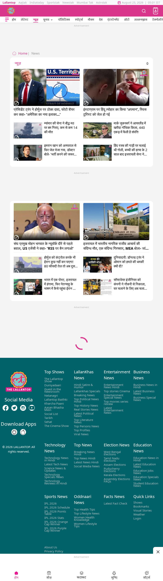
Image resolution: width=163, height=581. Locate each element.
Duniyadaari (52, 385)
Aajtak (22, 2)
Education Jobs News (143, 472)
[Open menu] (7, 19)
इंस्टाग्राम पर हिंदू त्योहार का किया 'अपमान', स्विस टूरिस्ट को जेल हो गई (115, 111)
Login (137, 518)
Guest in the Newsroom (52, 390)
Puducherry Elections (112, 470)
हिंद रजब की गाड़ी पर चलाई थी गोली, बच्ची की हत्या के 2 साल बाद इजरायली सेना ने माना (130, 149)
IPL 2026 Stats (54, 518)
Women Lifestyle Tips (85, 525)
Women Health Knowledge (84, 518)
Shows (137, 502)
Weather (139, 514)
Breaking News (84, 395)
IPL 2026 (50, 503)
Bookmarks (141, 506)
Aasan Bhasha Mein (54, 408)
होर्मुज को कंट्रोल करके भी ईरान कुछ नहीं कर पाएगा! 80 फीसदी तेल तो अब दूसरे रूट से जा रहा (60, 261)
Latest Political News (84, 414)
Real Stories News (86, 409)
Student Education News (145, 484)
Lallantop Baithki (55, 399)
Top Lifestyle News (86, 513)
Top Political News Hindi (86, 400)
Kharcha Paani (54, 403)
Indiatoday (37, 2)
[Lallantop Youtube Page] (32, 408)
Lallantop (9, 2)
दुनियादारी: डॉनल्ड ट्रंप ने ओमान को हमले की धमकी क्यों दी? (129, 261)
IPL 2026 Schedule (57, 507)
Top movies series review (116, 402)
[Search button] (144, 10)
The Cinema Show (56, 426)
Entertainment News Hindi (113, 386)
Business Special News (144, 398)
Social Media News (87, 466)
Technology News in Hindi (56, 459)
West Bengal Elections (112, 453)
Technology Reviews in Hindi (55, 482)
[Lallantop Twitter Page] (14, 408)
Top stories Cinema (117, 391)
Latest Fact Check (115, 503)
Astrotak (101, 2)
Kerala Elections (114, 475)
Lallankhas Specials (87, 391)
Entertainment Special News (113, 396)
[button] (155, 10)
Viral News (81, 434)
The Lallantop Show (53, 380)
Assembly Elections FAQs (117, 480)
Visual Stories (142, 510)
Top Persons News (86, 426)
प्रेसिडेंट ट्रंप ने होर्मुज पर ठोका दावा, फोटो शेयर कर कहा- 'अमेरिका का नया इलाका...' (45, 111)
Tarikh (48, 418)
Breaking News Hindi (84, 453)
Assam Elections (115, 465)
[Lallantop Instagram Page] (23, 408)
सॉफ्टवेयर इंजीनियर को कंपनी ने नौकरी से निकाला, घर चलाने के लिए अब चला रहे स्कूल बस (130, 284)
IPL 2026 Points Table (55, 512)
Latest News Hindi (86, 462)
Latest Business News (143, 392)
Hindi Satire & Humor (83, 386)
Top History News (86, 405)
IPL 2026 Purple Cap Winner (55, 529)
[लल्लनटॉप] (11, 11)
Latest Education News (144, 465)
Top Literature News (83, 421)
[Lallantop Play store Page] (23, 432)
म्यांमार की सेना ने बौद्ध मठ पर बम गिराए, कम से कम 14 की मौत (60, 127)
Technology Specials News (54, 475)
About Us (50, 547)
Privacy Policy (53, 551)
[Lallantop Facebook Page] (6, 408)
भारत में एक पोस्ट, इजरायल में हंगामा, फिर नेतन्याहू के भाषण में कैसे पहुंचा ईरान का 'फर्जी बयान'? (60, 284)
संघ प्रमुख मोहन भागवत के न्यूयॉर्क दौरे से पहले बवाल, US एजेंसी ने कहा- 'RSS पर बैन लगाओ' (44, 246)
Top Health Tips (84, 509)
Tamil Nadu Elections (111, 459)
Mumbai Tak (85, 2)
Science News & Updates (55, 469)
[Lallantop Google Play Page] (14, 432)
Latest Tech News (56, 464)
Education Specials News (146, 478)
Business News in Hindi (145, 386)
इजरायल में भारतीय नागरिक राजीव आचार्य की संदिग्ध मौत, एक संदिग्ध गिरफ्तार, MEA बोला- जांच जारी (116, 246)
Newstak (68, 2)
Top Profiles (82, 430)
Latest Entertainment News (113, 410)
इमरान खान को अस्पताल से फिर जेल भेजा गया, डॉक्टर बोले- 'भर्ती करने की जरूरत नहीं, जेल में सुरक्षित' (60, 149)
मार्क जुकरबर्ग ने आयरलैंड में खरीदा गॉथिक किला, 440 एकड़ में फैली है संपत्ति (130, 127)
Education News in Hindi (146, 459)
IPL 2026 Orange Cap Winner (56, 523)
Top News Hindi (84, 458)
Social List (51, 414)
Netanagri (51, 395)
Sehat (48, 422)
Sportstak (53, 2)
